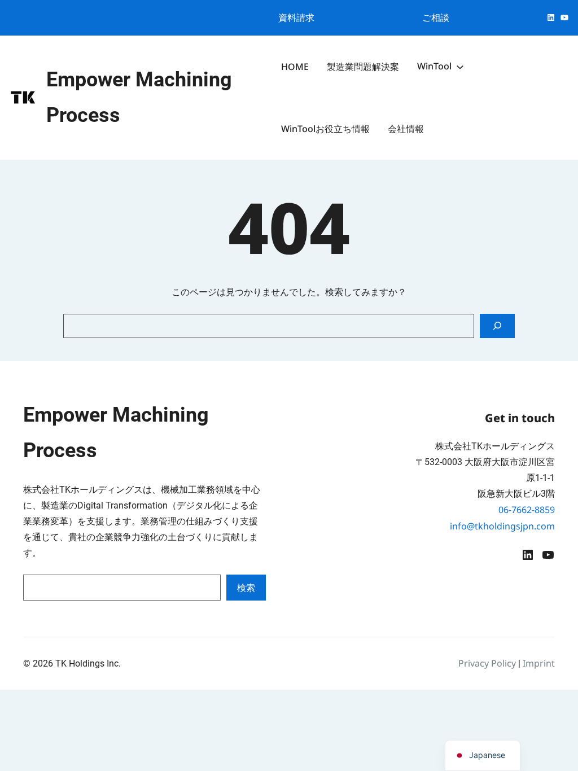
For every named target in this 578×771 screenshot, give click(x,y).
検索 (246, 587)
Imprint (539, 663)
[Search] (497, 326)
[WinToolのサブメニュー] (460, 67)
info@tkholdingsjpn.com (502, 526)
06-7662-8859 (526, 509)
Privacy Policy (487, 663)
